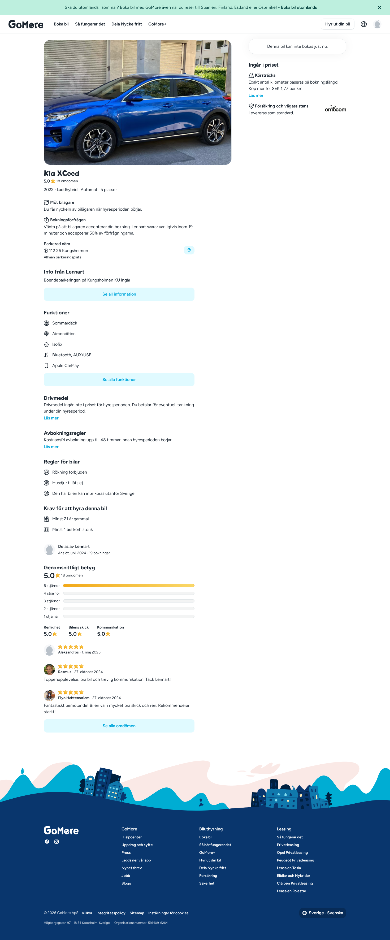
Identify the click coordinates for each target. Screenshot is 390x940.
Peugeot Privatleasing (295, 860)
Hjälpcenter (132, 837)
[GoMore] (25, 24)
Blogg (126, 883)
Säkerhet (207, 883)
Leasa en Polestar (291, 891)
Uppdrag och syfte (137, 845)
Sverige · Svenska (326, 912)
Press (126, 852)
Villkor (87, 913)
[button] (381, 7)
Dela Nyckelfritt (126, 24)
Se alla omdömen (119, 725)
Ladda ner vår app (136, 860)
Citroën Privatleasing (295, 883)
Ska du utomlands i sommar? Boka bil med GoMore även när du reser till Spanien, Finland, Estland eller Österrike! (191, 7)
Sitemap (137, 913)
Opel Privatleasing (292, 852)
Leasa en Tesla (289, 868)
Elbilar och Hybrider (293, 875)
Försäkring (208, 875)
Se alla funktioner (119, 379)
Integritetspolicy (111, 913)
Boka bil (61, 24)
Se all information (119, 294)
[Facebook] (47, 841)
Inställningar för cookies (168, 913)
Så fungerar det (90, 24)
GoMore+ (157, 24)
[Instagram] (56, 841)
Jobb (126, 875)
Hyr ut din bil (337, 24)
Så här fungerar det (215, 845)
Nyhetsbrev (132, 868)
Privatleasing (288, 845)
